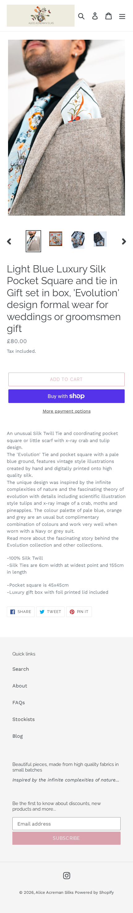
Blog (17, 736)
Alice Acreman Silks (55, 892)
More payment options (67, 411)
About (19, 686)
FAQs (18, 702)
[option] (33, 241)
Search (20, 669)
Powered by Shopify (94, 892)
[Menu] (122, 16)
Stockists (23, 719)
